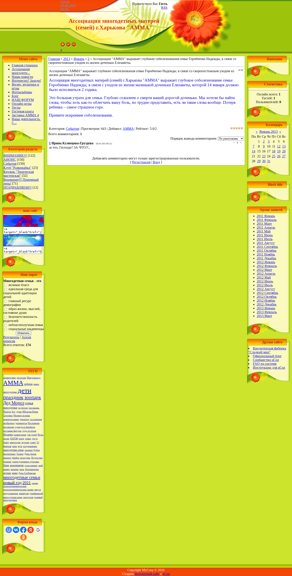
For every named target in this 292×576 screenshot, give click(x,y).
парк (21, 469)
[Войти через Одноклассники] (23, 537)
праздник (13, 397)
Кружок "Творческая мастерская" (18, 173)
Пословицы (33, 423)
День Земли (30, 454)
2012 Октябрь (267, 296)
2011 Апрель (266, 227)
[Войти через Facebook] (23, 530)
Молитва (8, 434)
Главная (54, 59)
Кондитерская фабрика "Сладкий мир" (267, 350)
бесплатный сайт (147, 574)
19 (278, 151)
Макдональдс (34, 378)
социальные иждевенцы (26, 329)
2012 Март (264, 270)
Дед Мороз (13, 402)
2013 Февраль (267, 312)
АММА (13, 382)
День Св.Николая (27, 473)
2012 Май (264, 277)
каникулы (24, 493)
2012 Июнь (265, 281)
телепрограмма (11, 419)
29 (259, 161)
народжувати (10, 500)
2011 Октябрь (266, 250)
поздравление (30, 446)
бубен (37, 450)
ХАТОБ (14, 438)
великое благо (19, 285)
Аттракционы (32, 469)
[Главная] (62, 46)
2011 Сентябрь (267, 247)
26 (278, 156)
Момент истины (21, 415)
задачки (25, 442)
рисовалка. (34, 408)
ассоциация (36, 419)
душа (19, 412)
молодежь (25, 458)
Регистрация (141, 162)
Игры (40, 435)
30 (263, 161)
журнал (7, 473)
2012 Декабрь (266, 304)
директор (24, 419)
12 (278, 146)
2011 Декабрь (266, 258)
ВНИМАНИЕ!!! (15, 155)
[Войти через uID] (9, 530)
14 (253, 151)
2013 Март (264, 316)
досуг (35, 438)
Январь (79, 59)
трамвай (38, 497)
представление (10, 493)
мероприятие (17, 465)
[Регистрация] (68, 46)
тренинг (7, 462)
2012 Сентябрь (267, 293)
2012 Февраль (267, 266)
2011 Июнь (265, 235)
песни (6, 438)
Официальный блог (267, 356)
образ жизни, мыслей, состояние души (21, 310)
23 (263, 156)
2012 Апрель (266, 273)
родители (23, 408)
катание (15, 469)
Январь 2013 (268, 131)
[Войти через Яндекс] (30, 530)
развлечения (20, 435)
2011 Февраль (267, 220)
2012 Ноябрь (266, 300)
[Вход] (74, 46)
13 (284, 146)
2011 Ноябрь (266, 254)
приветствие (9, 378)
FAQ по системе (265, 363)
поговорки (8, 427)
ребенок (28, 384)
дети (24, 390)
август (37, 489)
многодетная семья (13, 450)
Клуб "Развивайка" (17, 168)
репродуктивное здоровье (25, 462)
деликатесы (21, 423)
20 (284, 151)
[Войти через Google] (38, 529)
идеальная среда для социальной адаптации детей (20, 293)
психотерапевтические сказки (18, 489)
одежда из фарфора (25, 427)
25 (273, 156)
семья (29, 403)
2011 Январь (266, 216)
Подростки (37, 458)
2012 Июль (265, 285)
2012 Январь (266, 262)
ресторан (21, 378)
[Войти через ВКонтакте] (16, 530)
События (9, 163)
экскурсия (28, 497)
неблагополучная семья (26, 325)
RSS (164, 7)
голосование (31, 465)
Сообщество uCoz (266, 360)
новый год (12, 482)
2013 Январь (266, 308)
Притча (7, 412)
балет (6, 442)
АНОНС (9, 159)
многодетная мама (12, 497)
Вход (156, 162)
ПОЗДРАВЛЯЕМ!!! (17, 187)
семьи (28, 438)
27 (284, 156)
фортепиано (9, 454)
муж (20, 446)
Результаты (11, 337)
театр (21, 438)
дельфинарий (36, 493)
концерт (7, 458)
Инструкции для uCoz (269, 367)
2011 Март (264, 223)
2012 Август (266, 289)
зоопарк (32, 397)
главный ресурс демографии (17, 303)
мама (15, 473)
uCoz (166, 574)
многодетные (10, 407)
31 (268, 161)
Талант (20, 454)
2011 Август (266, 243)
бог (13, 412)
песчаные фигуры (12, 431)
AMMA (128, 128)
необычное (9, 423)
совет (33, 442)
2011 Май (264, 231)
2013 (66, 59)
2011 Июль (265, 239)
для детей (32, 435)
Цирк (6, 465)
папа (14, 446)
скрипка (29, 450)
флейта (15, 458)
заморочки (15, 442)
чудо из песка (29, 431)
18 (273, 151)
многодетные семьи (21, 477)
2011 (26, 482)
